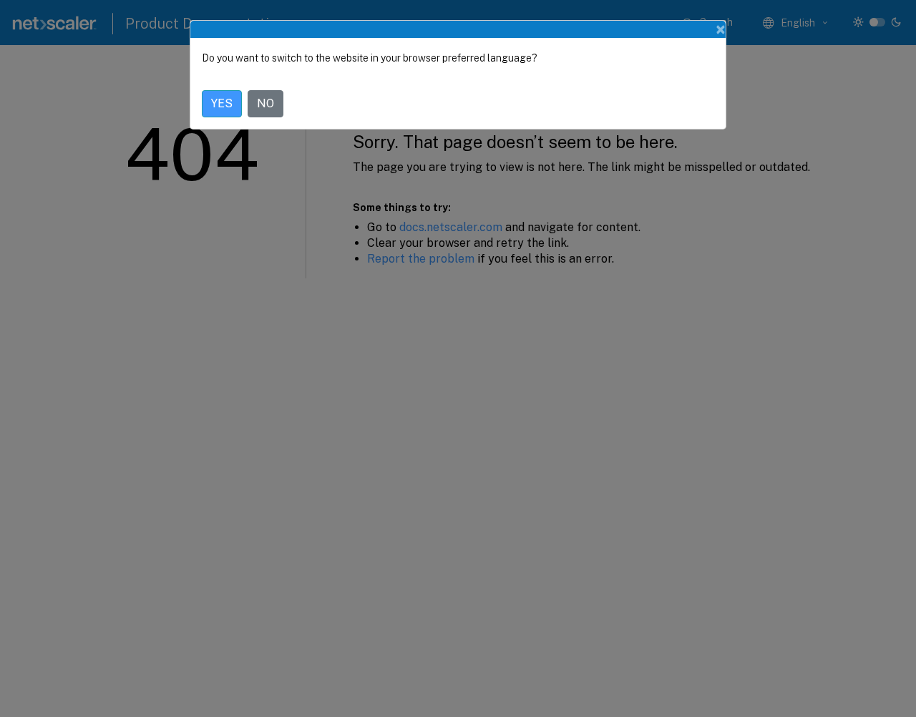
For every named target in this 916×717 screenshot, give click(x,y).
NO (265, 103)
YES (222, 103)
